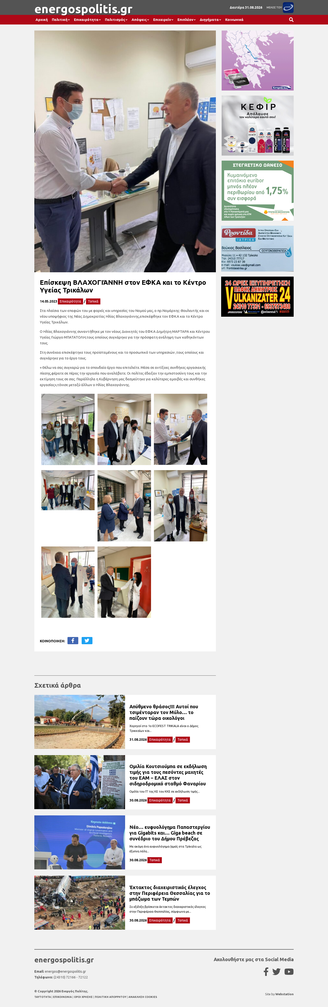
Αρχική (42, 20)
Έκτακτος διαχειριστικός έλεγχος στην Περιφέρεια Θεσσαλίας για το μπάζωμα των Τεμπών (169, 893)
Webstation (284, 994)
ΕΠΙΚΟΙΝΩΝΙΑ (63, 996)
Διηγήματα (209, 20)
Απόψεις (139, 20)
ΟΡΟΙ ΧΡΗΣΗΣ (83, 996)
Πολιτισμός (115, 20)
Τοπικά (93, 301)
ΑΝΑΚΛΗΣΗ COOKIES (142, 996)
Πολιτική (59, 20)
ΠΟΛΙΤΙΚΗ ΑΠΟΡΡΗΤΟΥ (110, 996)
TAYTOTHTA (43, 996)
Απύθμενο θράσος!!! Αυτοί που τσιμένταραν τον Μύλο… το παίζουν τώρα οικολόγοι (163, 712)
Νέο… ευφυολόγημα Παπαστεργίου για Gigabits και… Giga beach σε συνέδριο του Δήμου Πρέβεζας (169, 832)
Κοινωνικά (234, 20)
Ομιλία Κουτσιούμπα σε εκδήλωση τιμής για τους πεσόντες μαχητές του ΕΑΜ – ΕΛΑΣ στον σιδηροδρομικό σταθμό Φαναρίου (168, 775)
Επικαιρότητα (86, 20)
